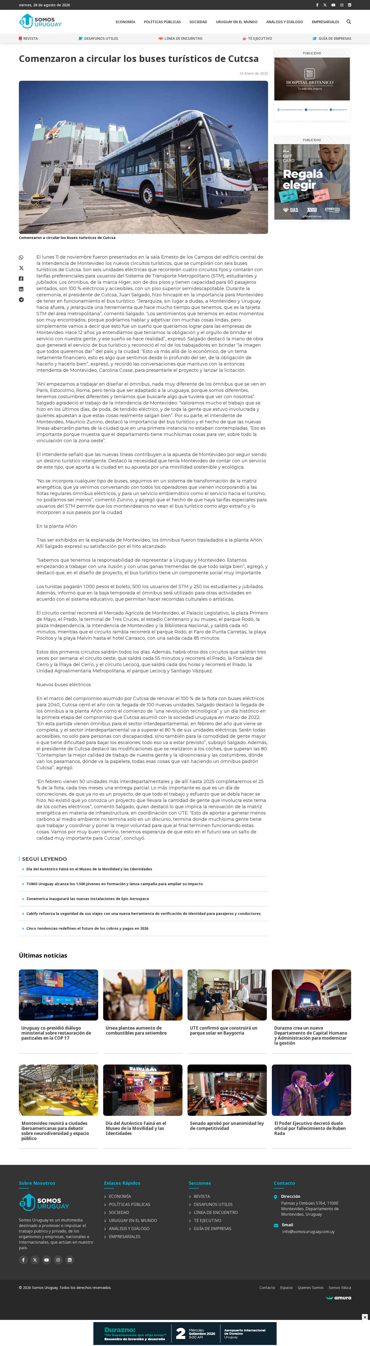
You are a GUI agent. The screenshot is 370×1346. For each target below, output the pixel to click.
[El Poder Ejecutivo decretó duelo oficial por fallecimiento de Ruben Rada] (311, 1090)
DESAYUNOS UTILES (101, 38)
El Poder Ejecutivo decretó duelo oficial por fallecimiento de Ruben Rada (310, 1128)
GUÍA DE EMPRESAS (335, 38)
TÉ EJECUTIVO (260, 38)
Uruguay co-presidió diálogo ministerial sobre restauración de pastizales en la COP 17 (56, 1033)
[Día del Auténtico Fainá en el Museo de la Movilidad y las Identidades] (142, 1090)
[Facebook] (317, 5)
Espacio (286, 1287)
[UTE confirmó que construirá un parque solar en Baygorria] (227, 995)
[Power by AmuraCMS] (338, 1298)
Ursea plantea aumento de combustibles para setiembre (136, 1030)
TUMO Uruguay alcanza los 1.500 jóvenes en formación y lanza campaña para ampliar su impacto (114, 883)
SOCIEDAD (198, 21)
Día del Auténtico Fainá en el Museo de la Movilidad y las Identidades (89, 869)
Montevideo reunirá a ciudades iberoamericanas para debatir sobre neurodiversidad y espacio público (55, 1130)
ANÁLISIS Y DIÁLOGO (284, 21)
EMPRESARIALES (325, 21)
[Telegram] (25, 299)
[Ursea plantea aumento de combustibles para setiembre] (142, 995)
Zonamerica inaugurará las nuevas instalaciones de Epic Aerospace (87, 898)
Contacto (267, 1287)
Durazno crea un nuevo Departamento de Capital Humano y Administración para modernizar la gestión (310, 1035)
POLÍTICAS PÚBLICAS (162, 21)
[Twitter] (325, 5)
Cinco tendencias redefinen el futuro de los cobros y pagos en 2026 (87, 928)
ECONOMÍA (125, 21)
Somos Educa (340, 1287)
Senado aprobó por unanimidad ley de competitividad (227, 1125)
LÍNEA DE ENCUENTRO (184, 38)
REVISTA (30, 38)
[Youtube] (333, 5)
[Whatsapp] (25, 257)
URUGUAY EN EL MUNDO (236, 21)
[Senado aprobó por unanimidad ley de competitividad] (227, 1090)
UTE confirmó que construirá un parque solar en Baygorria (223, 1030)
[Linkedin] (349, 5)
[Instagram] (341, 5)
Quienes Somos (311, 1287)
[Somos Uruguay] (40, 27)
